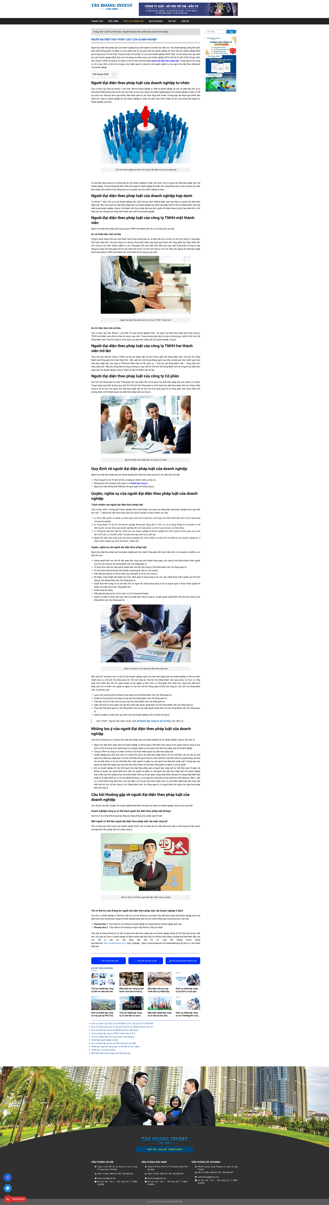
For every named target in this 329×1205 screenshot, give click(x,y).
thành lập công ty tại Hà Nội (155, 720)
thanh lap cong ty (139, 483)
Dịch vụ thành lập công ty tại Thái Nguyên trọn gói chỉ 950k (187, 1014)
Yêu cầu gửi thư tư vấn (147, 961)
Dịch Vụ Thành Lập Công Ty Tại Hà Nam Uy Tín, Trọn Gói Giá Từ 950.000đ (122, 1023)
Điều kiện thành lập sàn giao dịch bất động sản (111, 1053)
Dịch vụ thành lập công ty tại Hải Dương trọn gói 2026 (113, 1043)
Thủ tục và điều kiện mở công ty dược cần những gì (112, 1037)
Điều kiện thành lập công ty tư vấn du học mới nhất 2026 (159, 1014)
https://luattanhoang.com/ (114, 943)
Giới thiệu (113, 21)
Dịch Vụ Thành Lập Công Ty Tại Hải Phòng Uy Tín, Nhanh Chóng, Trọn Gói (122, 1027)
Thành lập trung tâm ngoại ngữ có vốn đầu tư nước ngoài (115, 1046)
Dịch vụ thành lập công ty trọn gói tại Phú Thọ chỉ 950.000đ (102, 1014)
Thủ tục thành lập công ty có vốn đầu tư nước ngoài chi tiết (130, 1014)
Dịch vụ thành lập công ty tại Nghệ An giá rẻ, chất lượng (114, 1030)
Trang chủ (97, 21)
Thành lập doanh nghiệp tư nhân (104, 1040)
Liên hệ (185, 21)
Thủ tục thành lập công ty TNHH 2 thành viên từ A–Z (113, 1033)
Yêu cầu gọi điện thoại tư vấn (184, 961)
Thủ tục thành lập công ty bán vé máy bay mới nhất (102, 990)
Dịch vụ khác (156, 21)
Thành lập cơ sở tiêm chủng (103, 1050)
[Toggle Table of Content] (113, 74)
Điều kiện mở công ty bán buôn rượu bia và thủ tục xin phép (131, 990)
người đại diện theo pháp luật (165, 61)
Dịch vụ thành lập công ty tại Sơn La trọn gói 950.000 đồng (187, 990)
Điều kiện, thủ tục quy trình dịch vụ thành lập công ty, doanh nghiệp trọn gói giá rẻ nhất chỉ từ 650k (159, 990)
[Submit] (231, 32)
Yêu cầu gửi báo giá (110, 961)
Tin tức (172, 21)
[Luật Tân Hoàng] (111, 6)
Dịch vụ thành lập (134, 21)
